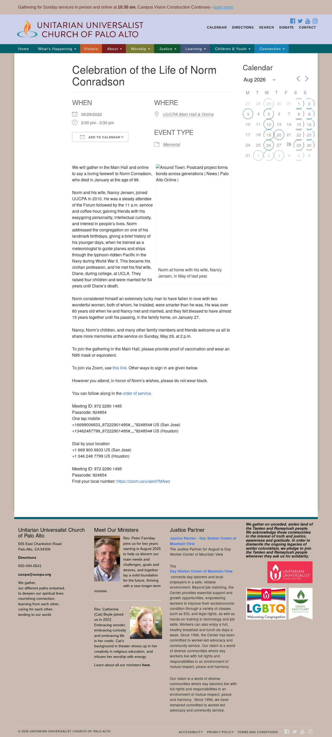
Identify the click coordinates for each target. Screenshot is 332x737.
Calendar (217, 27)
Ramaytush (284, 528)
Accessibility (191, 732)
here (146, 665)
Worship (139, 49)
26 (268, 145)
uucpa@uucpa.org (34, 574)
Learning (193, 49)
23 (309, 135)
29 (268, 104)
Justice (166, 49)
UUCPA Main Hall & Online (188, 114)
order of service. (137, 393)
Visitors (91, 49)
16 (309, 124)
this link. (120, 368)
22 (298, 135)
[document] (166, 282)
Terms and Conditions (257, 732)
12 (268, 124)
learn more (223, 7)
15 (298, 124)
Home (23, 49)
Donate (286, 27)
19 (268, 135)
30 (309, 145)
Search (266, 27)
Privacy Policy (220, 732)
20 (279, 135)
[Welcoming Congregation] (267, 601)
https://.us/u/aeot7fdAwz (143, 481)
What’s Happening (55, 49)
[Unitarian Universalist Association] (290, 572)
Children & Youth (231, 49)
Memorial (171, 144)
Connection (270, 49)
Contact (307, 27)
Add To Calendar (103, 137)
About (112, 49)
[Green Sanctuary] (301, 601)
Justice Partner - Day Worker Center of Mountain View (203, 541)
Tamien (259, 528)
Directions (243, 27)
